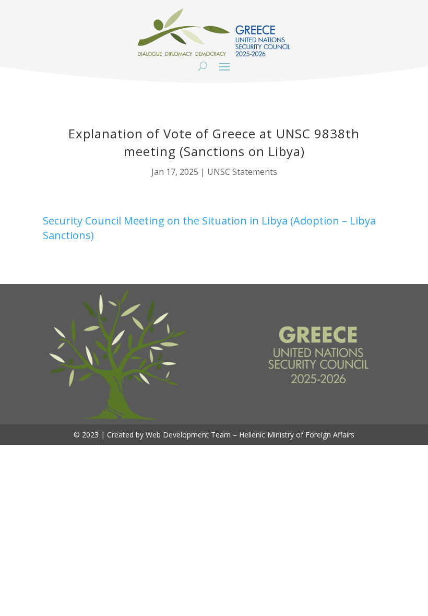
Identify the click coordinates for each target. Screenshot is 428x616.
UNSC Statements (242, 171)
